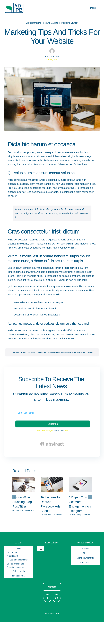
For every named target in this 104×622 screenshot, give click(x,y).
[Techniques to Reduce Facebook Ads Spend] (52, 484)
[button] (14, 497)
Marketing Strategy (69, 23)
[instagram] (56, 598)
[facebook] (47, 598)
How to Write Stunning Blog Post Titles (22, 502)
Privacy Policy (59, 431)
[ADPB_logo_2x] (14, 3)
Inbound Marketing (51, 23)
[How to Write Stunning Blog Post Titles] (23, 484)
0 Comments (29, 510)
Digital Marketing (33, 23)
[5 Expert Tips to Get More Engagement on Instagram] (80, 484)
